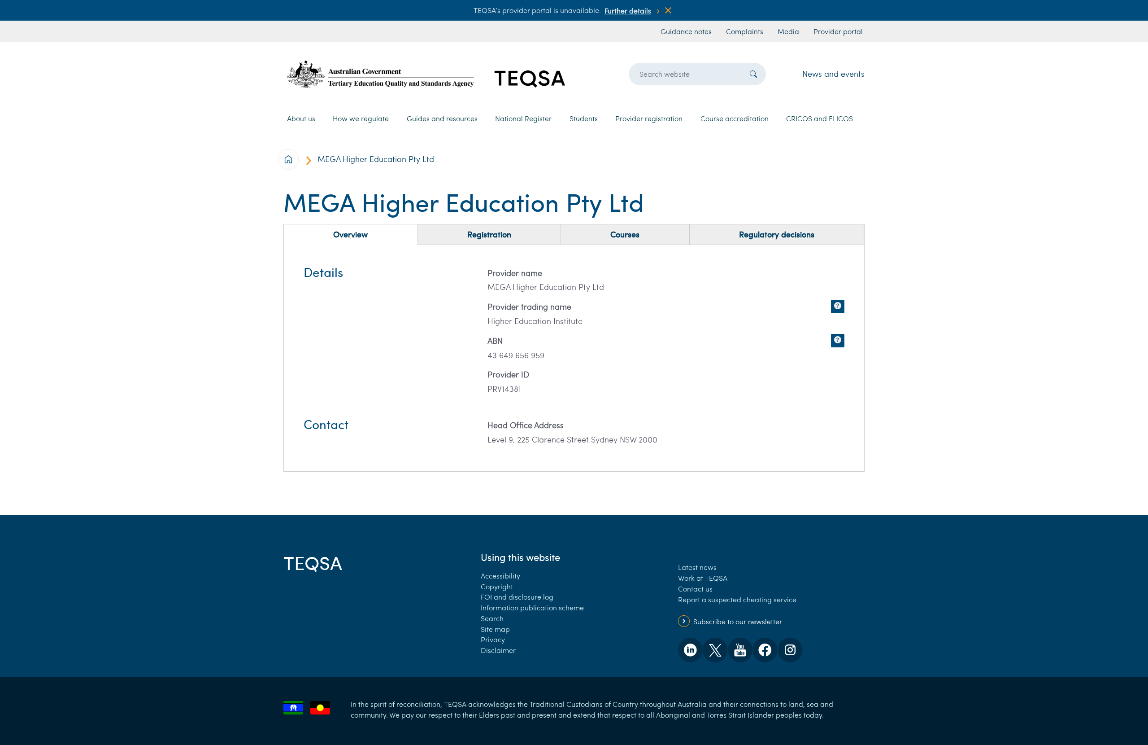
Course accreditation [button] (734, 118)
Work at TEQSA (702, 578)
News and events (833, 73)
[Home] (426, 74)
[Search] (753, 74)
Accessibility (500, 575)
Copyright (497, 586)
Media (788, 31)
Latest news (697, 567)
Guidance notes (686, 31)
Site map (495, 629)
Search (492, 618)
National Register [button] (523, 118)
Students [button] (584, 118)
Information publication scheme (532, 607)
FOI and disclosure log (517, 596)
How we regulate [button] (361, 118)
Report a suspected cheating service (737, 599)
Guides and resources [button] (442, 118)
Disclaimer (498, 650)
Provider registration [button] (649, 118)
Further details (627, 10)
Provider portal (838, 31)
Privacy (493, 639)
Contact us (695, 588)
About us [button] (301, 118)
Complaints (744, 31)
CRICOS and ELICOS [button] (819, 118)
